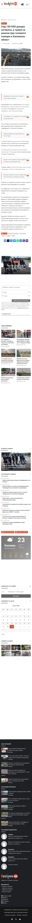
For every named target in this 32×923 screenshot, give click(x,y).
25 (7, 626)
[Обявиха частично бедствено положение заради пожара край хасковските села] (24, 353)
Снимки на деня (7, 896)
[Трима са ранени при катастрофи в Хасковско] (8, 372)
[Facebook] (5, 240)
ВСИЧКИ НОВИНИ (8, 532)
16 (28, 619)
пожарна (8, 235)
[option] (16, 265)
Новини (9, 19)
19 (11, 623)
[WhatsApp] (17, 240)
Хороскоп (5, 899)
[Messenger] (14, 240)
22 (24, 623)
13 (16, 619)
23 (28, 623)
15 (24, 619)
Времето (5, 897)
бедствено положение (13, 233)
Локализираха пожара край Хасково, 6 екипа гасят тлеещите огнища (23, 341)
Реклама (19, 915)
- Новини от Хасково (6, 886)
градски (10, 834)
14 (20, 619)
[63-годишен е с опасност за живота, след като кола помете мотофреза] (8, 334)
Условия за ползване (10, 915)
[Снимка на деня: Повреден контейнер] (6, 653)
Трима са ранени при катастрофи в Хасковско (7, 379)
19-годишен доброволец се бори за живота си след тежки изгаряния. (15, 107)
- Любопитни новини (6, 890)
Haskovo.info (6, 43)
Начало (4, 19)
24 (3, 626)
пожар (3, 235)
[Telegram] (20, 240)
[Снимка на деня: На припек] (26, 647)
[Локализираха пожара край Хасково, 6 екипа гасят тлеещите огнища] (24, 334)
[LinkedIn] (11, 240)
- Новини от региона (6, 888)
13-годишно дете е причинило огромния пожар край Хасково (7, 360)
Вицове (5, 903)
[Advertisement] (16, 402)
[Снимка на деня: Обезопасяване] (16, 653)
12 (11, 619)
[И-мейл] (27, 240)
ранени (13, 235)
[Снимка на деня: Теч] (16, 647)
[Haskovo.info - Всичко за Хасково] (10, 4)
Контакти (24, 915)
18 (7, 623)
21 (20, 623)
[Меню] (2, 5)
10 (3, 619)
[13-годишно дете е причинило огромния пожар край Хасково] (8, 353)
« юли (2, 634)
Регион (14, 19)
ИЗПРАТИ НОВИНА (22, 532)
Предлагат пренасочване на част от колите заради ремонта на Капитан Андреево (16, 266)
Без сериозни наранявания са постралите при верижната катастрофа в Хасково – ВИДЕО (19, 814)
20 (16, 623)
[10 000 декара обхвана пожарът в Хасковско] (24, 372)
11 (7, 619)
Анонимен (11, 849)
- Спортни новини (6, 891)
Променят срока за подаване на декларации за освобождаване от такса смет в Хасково (18, 772)
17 (3, 623)
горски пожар (23, 233)
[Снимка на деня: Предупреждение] (26, 653)
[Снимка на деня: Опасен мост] (6, 647)
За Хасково (6, 901)
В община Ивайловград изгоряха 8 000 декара (15, 141)
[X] (8, 240)
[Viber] (24, 240)
